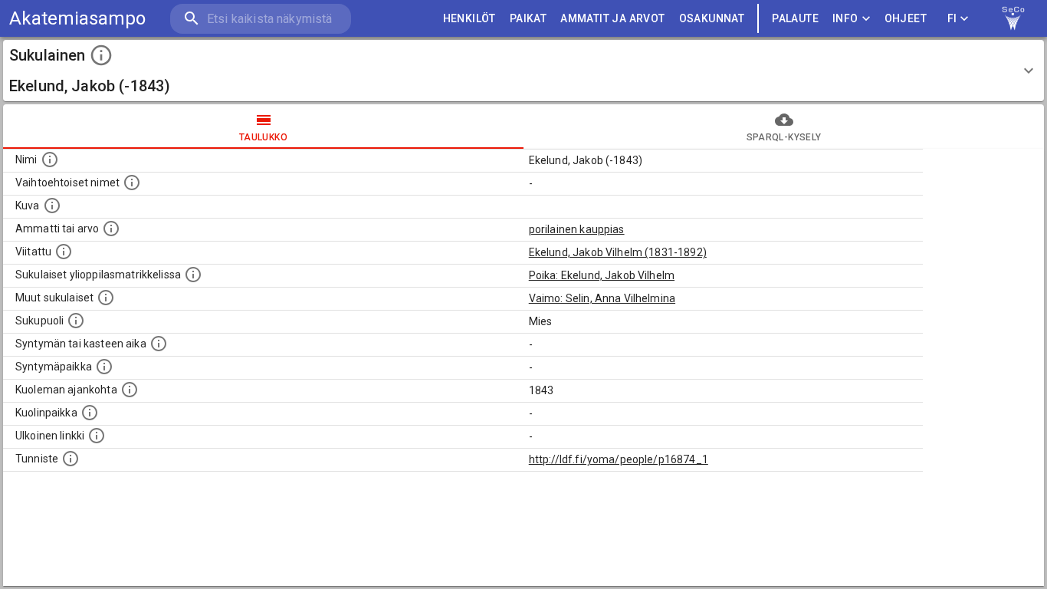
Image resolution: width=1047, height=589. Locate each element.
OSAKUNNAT (712, 18)
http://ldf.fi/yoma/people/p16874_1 (618, 459)
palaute (795, 18)
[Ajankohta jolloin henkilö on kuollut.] (129, 389)
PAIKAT (528, 18)
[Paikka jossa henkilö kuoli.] (89, 412)
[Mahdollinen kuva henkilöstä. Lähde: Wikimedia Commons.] (52, 205)
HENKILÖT (469, 18)
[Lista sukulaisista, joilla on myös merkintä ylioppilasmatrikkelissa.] (193, 274)
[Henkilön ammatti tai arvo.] (111, 228)
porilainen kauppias (577, 229)
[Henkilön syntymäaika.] (158, 343)
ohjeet (906, 18)
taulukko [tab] (263, 137)
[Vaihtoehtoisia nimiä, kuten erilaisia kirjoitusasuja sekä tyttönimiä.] (132, 182)
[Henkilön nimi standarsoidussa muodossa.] (50, 159)
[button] (523, 70)
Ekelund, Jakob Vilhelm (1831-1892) (618, 252)
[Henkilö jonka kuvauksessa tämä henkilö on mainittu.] (63, 251)
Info (845, 18)
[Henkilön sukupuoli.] (76, 320)
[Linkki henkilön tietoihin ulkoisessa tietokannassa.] (96, 435)
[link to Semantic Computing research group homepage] (1013, 18)
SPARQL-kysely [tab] (784, 137)
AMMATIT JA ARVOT (612, 18)
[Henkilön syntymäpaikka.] (104, 366)
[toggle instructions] (101, 55)
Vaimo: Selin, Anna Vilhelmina (602, 298)
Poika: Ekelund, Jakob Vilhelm (601, 275)
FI (952, 18)
